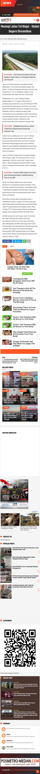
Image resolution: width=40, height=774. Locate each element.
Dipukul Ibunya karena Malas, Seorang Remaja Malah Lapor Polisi (10, 401)
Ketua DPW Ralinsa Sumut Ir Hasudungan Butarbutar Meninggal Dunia (25, 567)
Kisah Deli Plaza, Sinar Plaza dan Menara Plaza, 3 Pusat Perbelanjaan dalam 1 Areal (25, 549)
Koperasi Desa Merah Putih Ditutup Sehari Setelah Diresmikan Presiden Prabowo (28, 417)
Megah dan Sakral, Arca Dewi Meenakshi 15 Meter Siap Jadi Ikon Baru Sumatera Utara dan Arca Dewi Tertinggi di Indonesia (26, 686)
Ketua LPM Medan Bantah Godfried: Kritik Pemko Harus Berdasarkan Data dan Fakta (25, 695)
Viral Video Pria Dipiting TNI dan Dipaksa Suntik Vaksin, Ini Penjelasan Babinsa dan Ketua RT (20, 77)
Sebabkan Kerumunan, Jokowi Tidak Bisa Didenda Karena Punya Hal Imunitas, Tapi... (19, 128)
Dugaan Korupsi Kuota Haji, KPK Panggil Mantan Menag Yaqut (28, 401)
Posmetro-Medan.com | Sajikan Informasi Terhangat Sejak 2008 (24, 770)
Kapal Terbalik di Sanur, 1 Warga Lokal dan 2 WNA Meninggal (10, 418)
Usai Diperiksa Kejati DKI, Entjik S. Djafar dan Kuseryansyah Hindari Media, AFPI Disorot (23, 586)
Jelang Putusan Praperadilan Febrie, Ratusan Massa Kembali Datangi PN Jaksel (24, 704)
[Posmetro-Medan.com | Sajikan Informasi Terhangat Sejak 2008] (20, 766)
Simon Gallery (9, 747)
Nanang (8, 734)
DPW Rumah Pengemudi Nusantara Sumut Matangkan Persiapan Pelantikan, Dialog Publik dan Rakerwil (25, 577)
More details (27, 273)
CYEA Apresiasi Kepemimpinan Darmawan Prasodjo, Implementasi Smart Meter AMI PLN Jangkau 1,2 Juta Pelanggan (11, 382)
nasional (12, 246)
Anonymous (9, 741)
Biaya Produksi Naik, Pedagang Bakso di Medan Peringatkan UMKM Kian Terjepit (23, 558)
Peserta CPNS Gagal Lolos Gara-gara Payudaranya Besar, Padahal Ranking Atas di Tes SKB (20, 175)
